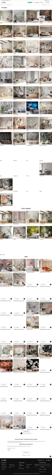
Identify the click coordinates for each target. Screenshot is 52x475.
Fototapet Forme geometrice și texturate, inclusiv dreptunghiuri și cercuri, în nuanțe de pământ (32, 286)
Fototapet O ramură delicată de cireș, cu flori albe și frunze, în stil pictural (5, 415)
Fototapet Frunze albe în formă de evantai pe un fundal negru (32, 372)
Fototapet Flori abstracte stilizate (5, 329)
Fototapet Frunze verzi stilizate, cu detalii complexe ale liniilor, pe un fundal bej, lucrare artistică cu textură (45, 286)
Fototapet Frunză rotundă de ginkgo (32, 386)
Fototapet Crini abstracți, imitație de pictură (5, 343)
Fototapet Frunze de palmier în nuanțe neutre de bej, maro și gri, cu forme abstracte (45, 400)
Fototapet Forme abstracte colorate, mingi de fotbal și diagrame (19, 329)
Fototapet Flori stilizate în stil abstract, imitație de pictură (5, 272)
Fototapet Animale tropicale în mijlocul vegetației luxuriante (45, 372)
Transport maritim (3, 467)
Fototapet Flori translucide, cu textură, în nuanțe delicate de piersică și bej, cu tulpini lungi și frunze (32, 400)
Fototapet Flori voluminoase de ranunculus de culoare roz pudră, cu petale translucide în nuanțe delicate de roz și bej (45, 429)
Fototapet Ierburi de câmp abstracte (18, 272)
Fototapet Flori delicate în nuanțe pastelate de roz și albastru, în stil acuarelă (19, 300)
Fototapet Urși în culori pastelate (45, 415)
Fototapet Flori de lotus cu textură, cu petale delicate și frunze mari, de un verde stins (5, 300)
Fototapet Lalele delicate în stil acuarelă (19, 429)
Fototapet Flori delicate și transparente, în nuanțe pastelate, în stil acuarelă (45, 300)
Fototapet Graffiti (42, 386)
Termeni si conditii (21, 468)
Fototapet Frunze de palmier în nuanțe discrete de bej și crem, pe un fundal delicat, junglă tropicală (19, 415)
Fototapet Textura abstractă (17, 400)
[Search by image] (43, 4)
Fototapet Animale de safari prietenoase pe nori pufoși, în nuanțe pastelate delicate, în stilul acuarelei (32, 300)
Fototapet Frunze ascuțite (17, 386)
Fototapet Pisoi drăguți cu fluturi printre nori (45, 329)
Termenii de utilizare (29, 464)
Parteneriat (27, 467)
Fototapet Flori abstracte (30, 272)
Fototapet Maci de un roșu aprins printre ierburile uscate (5, 372)
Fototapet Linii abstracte (4, 386)
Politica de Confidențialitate (21, 465)
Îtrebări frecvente (3, 464)
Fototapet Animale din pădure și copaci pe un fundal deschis (19, 372)
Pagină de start (24, 455)
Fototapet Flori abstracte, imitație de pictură (45, 343)
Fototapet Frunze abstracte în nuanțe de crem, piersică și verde (5, 286)
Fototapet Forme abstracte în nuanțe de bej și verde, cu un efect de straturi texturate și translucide (32, 415)
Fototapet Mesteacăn (3, 400)
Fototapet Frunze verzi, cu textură (32, 429)
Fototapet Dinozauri (30, 329)
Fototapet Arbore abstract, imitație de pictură (32, 343)
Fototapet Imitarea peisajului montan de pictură (19, 343)
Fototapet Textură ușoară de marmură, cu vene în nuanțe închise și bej (19, 286)
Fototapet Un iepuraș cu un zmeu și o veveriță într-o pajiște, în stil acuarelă (5, 429)
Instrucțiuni (3, 469)
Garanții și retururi (11, 464)
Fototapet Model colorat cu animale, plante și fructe (45, 272)
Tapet (10, 467)
